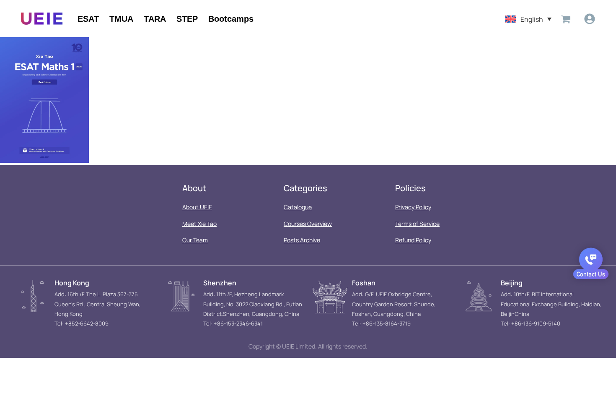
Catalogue (298, 207)
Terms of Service (417, 224)
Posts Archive (302, 240)
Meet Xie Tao (199, 224)
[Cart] (566, 19)
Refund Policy (413, 240)
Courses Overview (308, 224)
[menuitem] (528, 19)
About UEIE (197, 207)
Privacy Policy (413, 207)
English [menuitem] (531, 18)
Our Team (195, 240)
